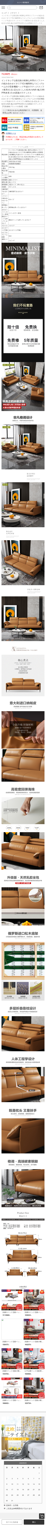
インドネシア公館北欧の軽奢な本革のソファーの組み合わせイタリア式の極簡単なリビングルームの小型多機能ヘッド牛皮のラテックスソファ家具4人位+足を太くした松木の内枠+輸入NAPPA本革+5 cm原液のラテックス (23, 19)
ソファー (13, 13)
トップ (4, 13)
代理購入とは (11, 133)
